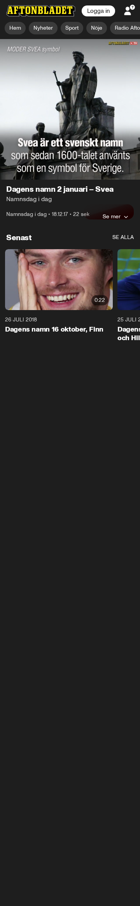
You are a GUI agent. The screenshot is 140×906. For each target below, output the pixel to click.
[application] (70, 78)
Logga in (98, 10)
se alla (123, 176)
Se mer (112, 155)
